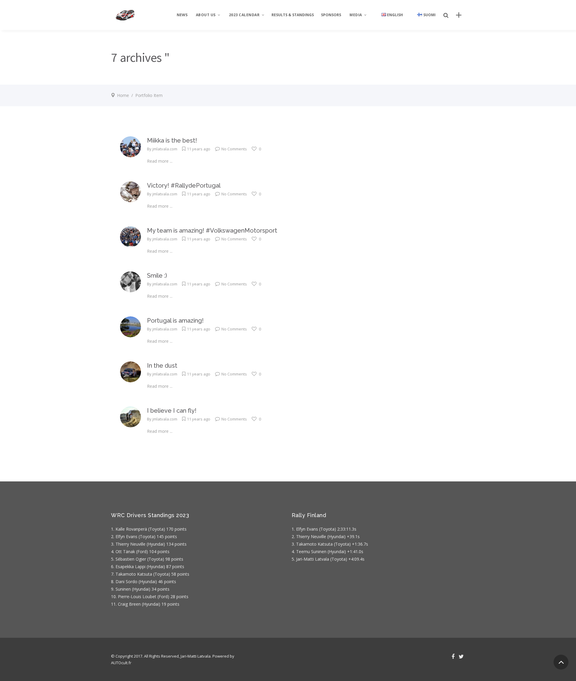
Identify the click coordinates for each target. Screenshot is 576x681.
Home (123, 95)
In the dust (162, 365)
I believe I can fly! (171, 410)
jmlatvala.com (164, 149)
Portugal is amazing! (175, 320)
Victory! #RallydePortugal (183, 185)
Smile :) (157, 275)
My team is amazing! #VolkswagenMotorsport (212, 230)
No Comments (234, 149)
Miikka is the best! (172, 140)
